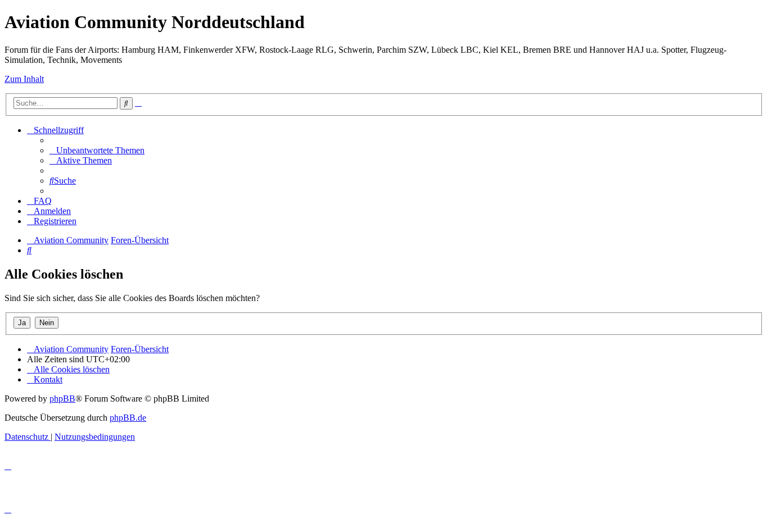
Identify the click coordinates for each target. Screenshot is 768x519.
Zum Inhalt (24, 79)
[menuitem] (96, 150)
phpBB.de (128, 417)
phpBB (62, 398)
